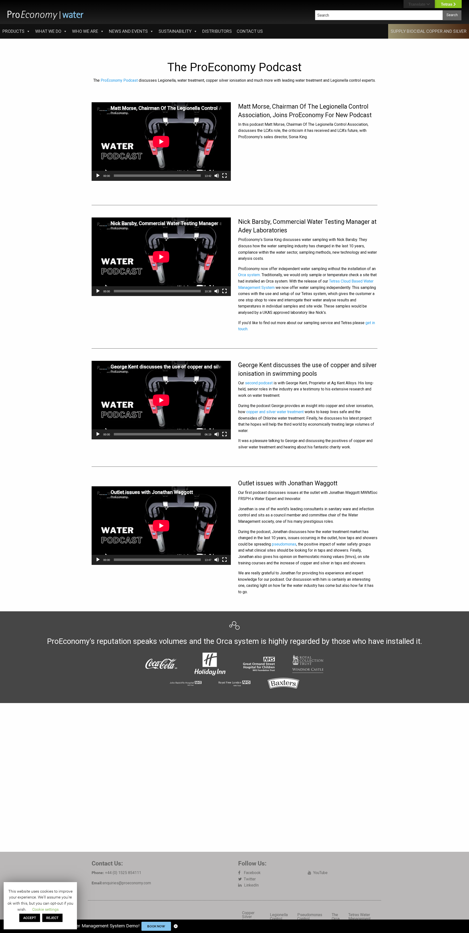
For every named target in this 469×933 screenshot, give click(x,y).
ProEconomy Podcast (119, 80)
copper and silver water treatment (275, 412)
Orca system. (249, 275)
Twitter (250, 879)
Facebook (252, 872)
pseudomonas (284, 544)
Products (13, 31)
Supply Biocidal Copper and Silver (429, 31)
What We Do (48, 31)
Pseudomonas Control (309, 916)
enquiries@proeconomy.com (127, 883)
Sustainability (175, 31)
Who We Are (85, 31)
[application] (161, 141)
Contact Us (250, 31)
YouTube (320, 872)
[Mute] (216, 175)
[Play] (98, 175)
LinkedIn (251, 885)
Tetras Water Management (359, 916)
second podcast (259, 383)
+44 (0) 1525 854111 (123, 872)
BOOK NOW (156, 926)
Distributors (217, 31)
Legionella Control (279, 916)
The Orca (336, 916)
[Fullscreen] (224, 175)
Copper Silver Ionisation (250, 916)
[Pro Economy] (45, 15)
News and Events (128, 31)
